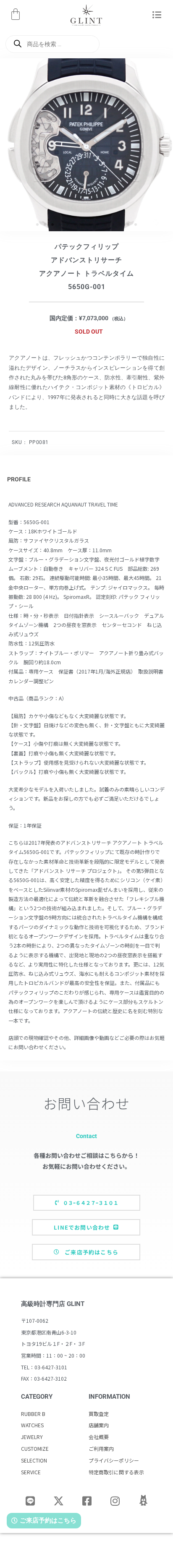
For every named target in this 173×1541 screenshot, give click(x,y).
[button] (157, 15)
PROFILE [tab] (19, 479)
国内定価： (64, 318)
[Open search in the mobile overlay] (52, 44)
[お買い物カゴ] (15, 14)
